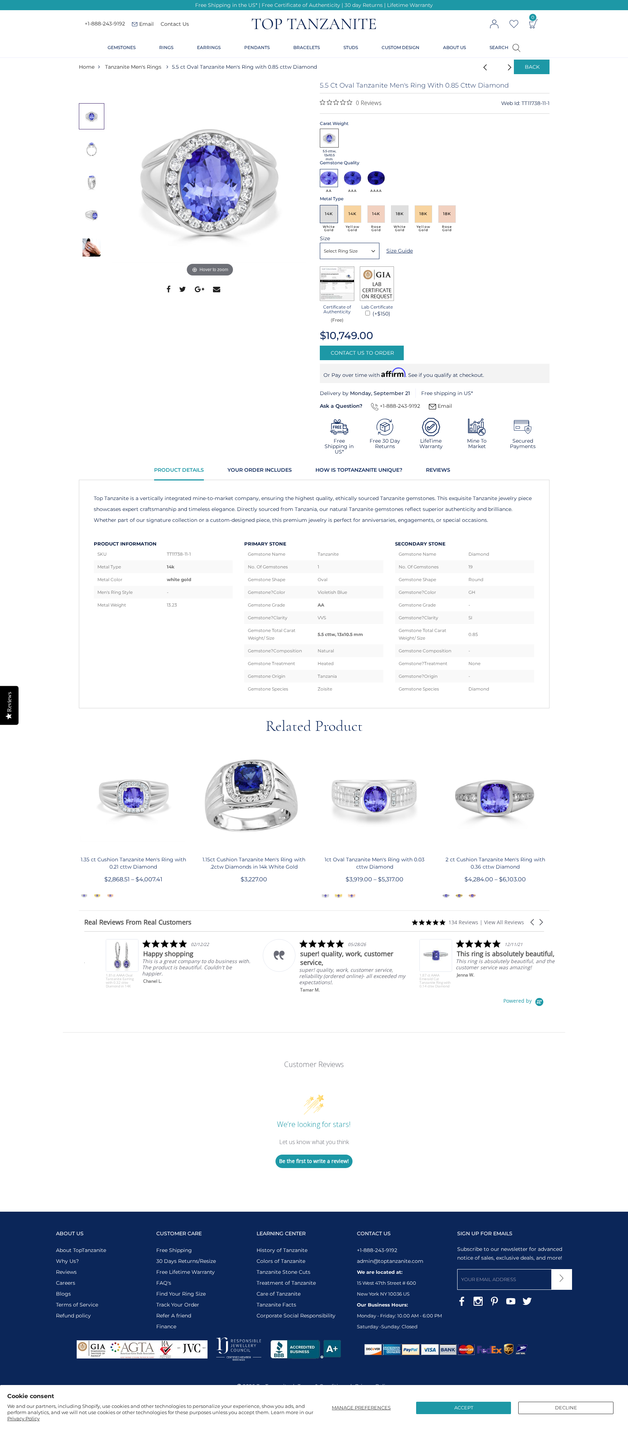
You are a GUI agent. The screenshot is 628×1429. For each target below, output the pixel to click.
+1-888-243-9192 (105, 24)
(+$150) (380, 313)
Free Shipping (174, 1250)
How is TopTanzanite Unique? (358, 470)
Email (444, 406)
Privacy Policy (23, 1418)
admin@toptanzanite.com (390, 1261)
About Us (454, 47)
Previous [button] (93, 88)
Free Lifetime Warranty (185, 1272)
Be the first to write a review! (314, 1161)
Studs (350, 47)
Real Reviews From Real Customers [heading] (138, 922)
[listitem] (157, 963)
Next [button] (93, 278)
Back (532, 67)
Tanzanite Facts (276, 1304)
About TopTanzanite (81, 1250)
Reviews (438, 470)
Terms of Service (77, 1304)
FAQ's (163, 1283)
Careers (65, 1283)
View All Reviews (504, 922)
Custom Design (400, 47)
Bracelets (306, 47)
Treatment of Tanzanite (286, 1283)
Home (86, 67)
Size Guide (399, 250)
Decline (566, 1407)
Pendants (257, 47)
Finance (166, 1326)
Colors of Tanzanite (281, 1261)
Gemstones (122, 47)
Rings (166, 47)
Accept (463, 1407)
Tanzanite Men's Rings (133, 67)
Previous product (483, 67)
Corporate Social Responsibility (296, 1315)
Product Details (179, 470)
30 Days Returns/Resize (186, 1261)
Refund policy (73, 1315)
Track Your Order (177, 1304)
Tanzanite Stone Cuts (283, 1272)
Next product (501, 67)
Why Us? (67, 1261)
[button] (533, 922)
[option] (210, 179)
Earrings (209, 47)
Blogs (63, 1294)
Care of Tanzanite (279, 1294)
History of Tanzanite (282, 1250)
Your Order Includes (260, 470)
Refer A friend (173, 1315)
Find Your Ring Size (181, 1294)
